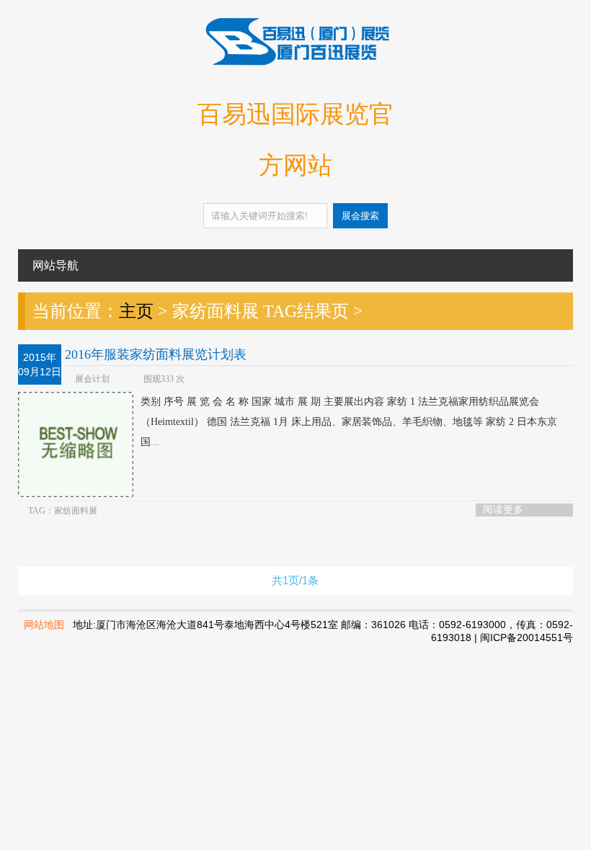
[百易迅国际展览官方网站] (295, 63)
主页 (136, 311)
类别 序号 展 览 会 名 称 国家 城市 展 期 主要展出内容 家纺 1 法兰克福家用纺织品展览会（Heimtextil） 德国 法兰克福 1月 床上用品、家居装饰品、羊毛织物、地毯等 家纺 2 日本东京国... (349, 421)
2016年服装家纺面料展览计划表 (155, 354)
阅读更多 (503, 509)
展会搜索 (360, 215)
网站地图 (44, 624)
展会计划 (92, 379)
